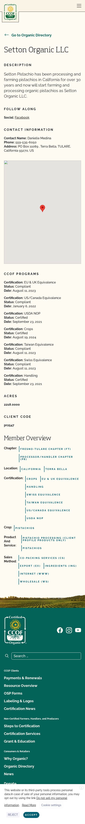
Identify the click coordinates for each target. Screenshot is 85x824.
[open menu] (79, 6)
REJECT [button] (13, 814)
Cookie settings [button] (51, 805)
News (9, 774)
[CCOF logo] (10, 12)
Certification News (19, 709)
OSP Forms (13, 693)
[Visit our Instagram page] (69, 629)
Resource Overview (20, 686)
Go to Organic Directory (31, 35)
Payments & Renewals (23, 678)
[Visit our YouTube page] (78, 629)
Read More (29, 805)
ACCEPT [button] (31, 815)
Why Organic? (16, 759)
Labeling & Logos (19, 701)
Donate (10, 784)
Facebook (22, 117)
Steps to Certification (22, 726)
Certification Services (22, 734)
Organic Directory (19, 766)
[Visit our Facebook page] (60, 629)
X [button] (81, 787)
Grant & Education (19, 741)
